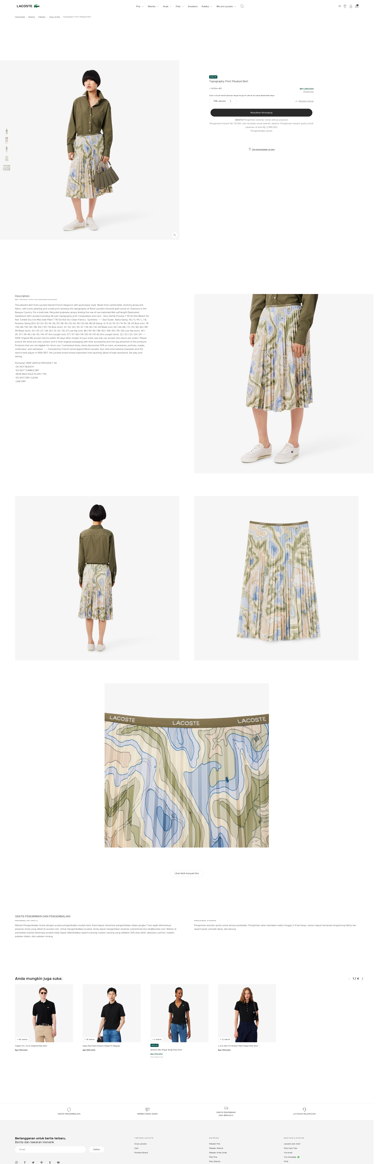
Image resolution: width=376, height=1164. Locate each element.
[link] (193, 6)
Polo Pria (213, 1157)
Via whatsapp (290, 1157)
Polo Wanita (214, 1161)
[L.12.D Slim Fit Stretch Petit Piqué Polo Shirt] (247, 1013)
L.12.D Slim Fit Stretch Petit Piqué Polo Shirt (238, 1046)
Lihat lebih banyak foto (187, 873)
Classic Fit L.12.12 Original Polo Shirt (31, 1046)
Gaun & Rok (55, 17)
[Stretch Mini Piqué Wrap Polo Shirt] (179, 1013)
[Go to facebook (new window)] (24, 1162)
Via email (288, 1152)
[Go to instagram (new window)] (16, 1162)
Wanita (31, 17)
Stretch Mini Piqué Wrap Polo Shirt (166, 1050)
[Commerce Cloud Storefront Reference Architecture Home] (28, 6)
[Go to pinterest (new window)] (41, 1162)
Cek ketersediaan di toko (263, 149)
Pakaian (42, 17)
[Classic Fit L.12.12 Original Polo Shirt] (44, 1013)
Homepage (20, 17)
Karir (136, 1148)
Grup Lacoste (140, 1144)
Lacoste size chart (292, 1144)
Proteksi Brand (141, 1152)
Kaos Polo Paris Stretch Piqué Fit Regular (101, 1046)
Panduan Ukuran (306, 101)
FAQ (286, 1161)
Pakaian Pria (214, 1144)
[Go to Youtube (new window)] (58, 1162)
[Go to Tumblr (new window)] (49, 1162)
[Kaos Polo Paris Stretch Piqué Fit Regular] (112, 1013)
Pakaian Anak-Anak (218, 1152)
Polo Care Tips (290, 1148)
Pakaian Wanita (216, 1148)
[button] (362, 978)
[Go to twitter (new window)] (33, 1162)
